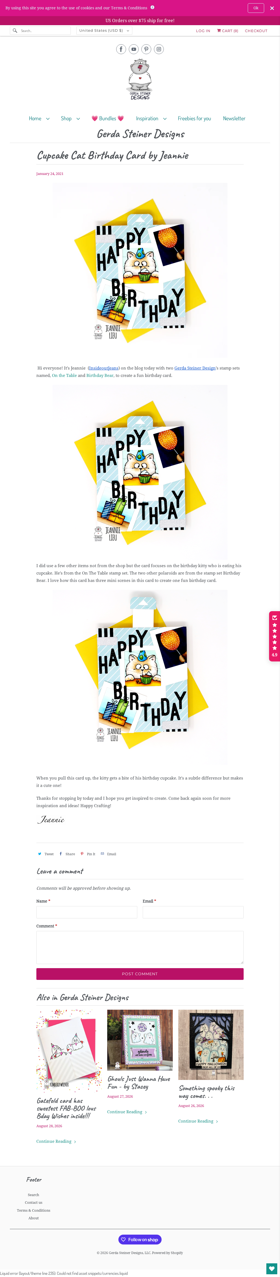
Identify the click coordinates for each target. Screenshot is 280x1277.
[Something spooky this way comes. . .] (211, 1045)
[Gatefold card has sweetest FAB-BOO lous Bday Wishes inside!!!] (69, 1051)
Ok (255, 8)
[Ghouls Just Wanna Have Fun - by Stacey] (140, 1040)
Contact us (33, 1202)
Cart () (229, 30)
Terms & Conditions (33, 1210)
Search (33, 1195)
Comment (46, 926)
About (33, 1218)
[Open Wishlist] (271, 1268)
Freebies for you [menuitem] (194, 118)
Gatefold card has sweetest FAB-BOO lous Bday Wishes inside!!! (65, 1108)
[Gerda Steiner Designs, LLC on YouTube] (134, 49)
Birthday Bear (99, 375)
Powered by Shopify (167, 1253)
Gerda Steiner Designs (140, 134)
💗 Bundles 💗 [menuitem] (107, 118)
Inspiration (148, 118)
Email (149, 901)
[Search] (15, 31)
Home (36, 118)
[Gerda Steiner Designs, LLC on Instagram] (159, 49)
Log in (203, 30)
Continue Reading (54, 1141)
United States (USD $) (101, 30)
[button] (274, 636)
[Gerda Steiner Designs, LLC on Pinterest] (146, 49)
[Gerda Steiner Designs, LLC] (140, 80)
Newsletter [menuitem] (234, 118)
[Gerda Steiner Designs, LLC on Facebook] (121, 49)
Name (43, 901)
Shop (67, 118)
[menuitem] (41, 118)
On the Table (64, 375)
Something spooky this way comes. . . (206, 1091)
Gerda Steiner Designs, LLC (129, 1253)
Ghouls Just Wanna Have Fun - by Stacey (138, 1082)
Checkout (256, 30)
